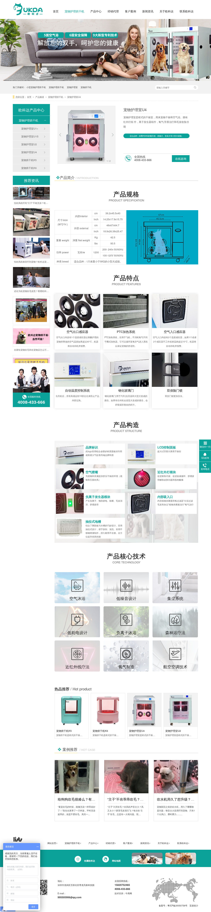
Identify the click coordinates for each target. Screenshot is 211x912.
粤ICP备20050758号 (177, 905)
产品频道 (40, 96)
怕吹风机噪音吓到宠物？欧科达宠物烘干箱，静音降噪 (40, 249)
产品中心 (95, 11)
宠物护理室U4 (74, 96)
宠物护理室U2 (173, 731)
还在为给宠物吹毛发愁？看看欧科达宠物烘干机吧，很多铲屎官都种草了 (48, 278)
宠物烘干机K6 (100, 731)
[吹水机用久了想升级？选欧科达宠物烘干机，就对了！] (176, 776)
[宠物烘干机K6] (108, 710)
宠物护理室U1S (29, 136)
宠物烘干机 (86, 87)
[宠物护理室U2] (181, 710)
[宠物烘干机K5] (72, 710)
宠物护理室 (72, 87)
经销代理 (113, 11)
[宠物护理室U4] (144, 710)
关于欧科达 (166, 11)
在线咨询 (180, 159)
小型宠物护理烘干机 (36, 87)
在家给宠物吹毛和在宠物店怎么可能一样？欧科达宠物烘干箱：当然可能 (48, 337)
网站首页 (51, 843)
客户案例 (130, 11)
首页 (56, 11)
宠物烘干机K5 (64, 731)
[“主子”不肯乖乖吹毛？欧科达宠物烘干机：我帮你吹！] (126, 776)
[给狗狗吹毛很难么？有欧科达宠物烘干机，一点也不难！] (77, 776)
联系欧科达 (187, 11)
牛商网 (128, 893)
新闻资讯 (147, 11)
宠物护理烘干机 (74, 11)
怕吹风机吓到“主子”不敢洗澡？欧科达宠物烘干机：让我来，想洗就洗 (47, 190)
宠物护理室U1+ (29, 128)
